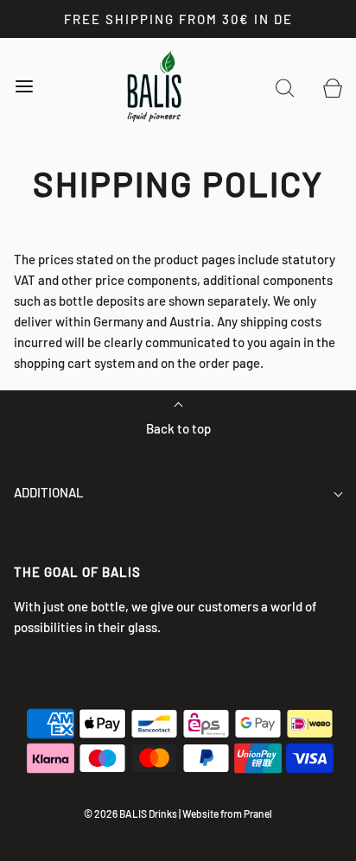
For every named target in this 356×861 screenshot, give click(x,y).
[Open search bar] (284, 87)
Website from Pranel (227, 813)
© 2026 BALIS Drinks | (132, 813)
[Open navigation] (24, 87)
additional (49, 492)
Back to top (178, 428)
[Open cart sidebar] (332, 87)
